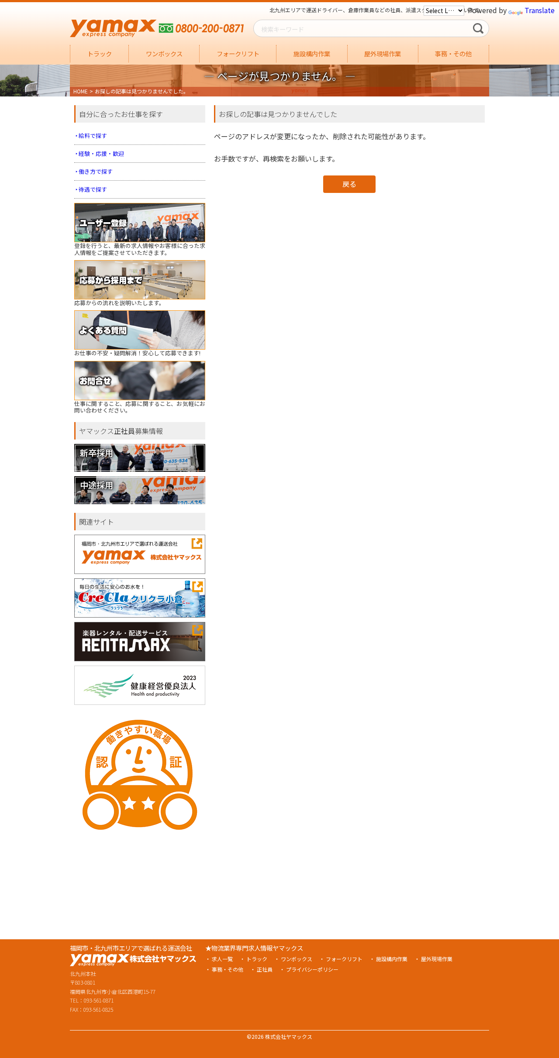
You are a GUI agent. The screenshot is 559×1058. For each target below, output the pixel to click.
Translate (539, 10)
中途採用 (96, 485)
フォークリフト (238, 53)
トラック (99, 53)
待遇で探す (93, 189)
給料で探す (93, 135)
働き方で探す (96, 171)
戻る (349, 184)
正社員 (265, 969)
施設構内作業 (311, 53)
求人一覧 (222, 958)
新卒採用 (96, 453)
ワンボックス (164, 53)
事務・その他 (453, 53)
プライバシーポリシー (312, 969)
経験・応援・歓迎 (101, 153)
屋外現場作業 (382, 53)
